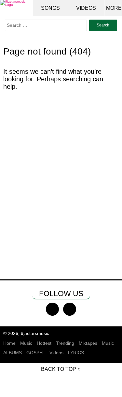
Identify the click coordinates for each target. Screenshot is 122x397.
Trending (65, 343)
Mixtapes (88, 343)
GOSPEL (35, 352)
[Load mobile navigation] (114, 8)
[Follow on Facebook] (52, 309)
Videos (86, 8)
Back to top (58, 369)
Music (26, 343)
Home (9, 343)
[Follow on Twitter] (69, 309)
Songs (50, 8)
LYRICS (76, 352)
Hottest (44, 343)
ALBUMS (12, 352)
